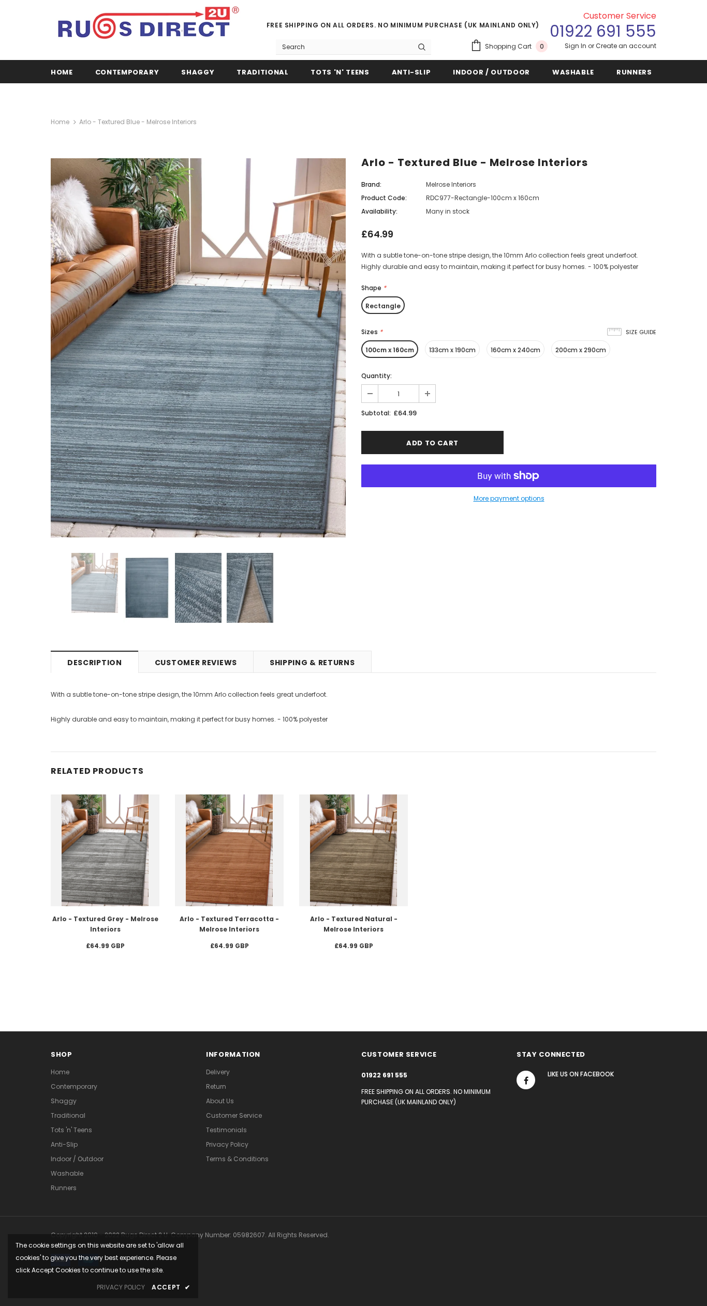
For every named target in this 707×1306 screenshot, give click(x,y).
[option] (198, 347)
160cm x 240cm (515, 350)
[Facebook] (526, 1080)
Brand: (371, 184)
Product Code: (384, 197)
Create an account (626, 45)
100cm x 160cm (389, 350)
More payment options (509, 498)
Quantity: (376, 375)
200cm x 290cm (580, 350)
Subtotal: (376, 413)
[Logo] (149, 26)
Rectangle (383, 306)
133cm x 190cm (452, 350)
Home (60, 121)
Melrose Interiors (451, 184)
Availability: (379, 211)
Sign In (576, 45)
